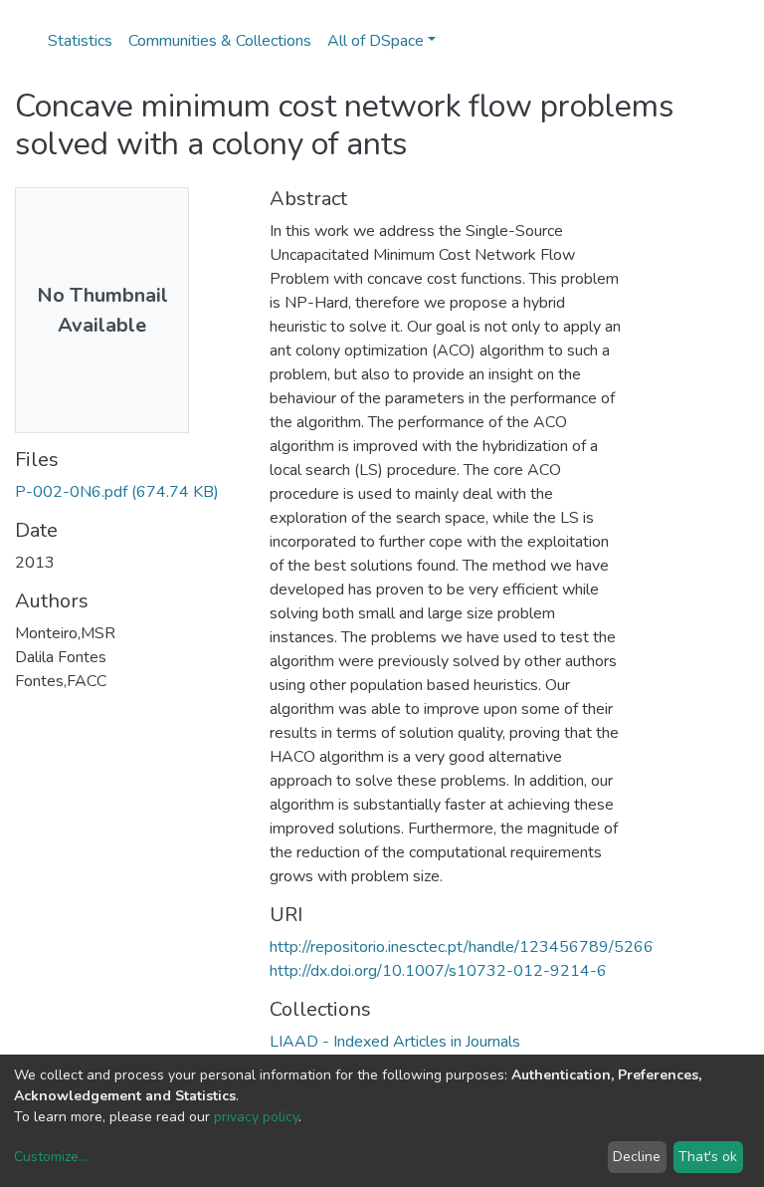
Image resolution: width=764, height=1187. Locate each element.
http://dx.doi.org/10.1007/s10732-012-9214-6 (438, 971)
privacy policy (256, 1116)
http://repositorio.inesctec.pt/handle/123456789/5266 (462, 947)
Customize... (51, 1156)
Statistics (80, 41)
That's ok (707, 1156)
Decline (637, 1156)
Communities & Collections (219, 41)
